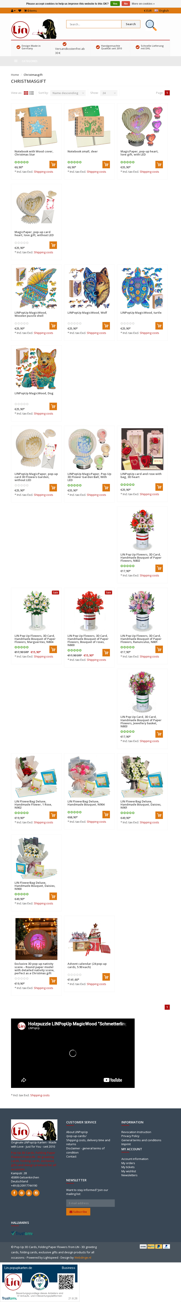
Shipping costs (43, 172)
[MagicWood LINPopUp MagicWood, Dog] (36, 368)
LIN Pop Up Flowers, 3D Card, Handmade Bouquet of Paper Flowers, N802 (141, 557)
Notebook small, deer (83, 151)
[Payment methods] (143, 1246)
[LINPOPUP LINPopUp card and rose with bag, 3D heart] (142, 449)
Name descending (65, 93)
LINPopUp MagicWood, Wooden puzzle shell (31, 314)
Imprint (126, 1144)
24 (104, 93)
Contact (71, 1156)
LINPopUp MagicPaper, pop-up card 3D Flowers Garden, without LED (36, 477)
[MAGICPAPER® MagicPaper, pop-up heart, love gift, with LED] (142, 127)
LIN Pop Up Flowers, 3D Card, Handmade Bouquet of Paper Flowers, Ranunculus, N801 (141, 639)
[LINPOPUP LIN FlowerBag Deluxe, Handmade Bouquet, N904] (89, 777)
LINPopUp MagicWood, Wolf (87, 313)
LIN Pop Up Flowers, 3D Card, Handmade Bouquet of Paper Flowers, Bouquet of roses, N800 (88, 640)
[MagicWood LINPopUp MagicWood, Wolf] (89, 288)
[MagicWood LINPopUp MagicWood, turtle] (142, 288)
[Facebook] (14, 1193)
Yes (115, 3)
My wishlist (128, 1171)
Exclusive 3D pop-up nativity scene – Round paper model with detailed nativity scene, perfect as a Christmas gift (35, 968)
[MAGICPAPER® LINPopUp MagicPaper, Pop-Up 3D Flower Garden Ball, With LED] (89, 449)
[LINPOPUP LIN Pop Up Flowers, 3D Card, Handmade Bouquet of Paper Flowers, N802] (142, 530)
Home (15, 75)
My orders (128, 1163)
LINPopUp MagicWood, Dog (34, 393)
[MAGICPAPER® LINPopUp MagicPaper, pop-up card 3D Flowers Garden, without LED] (36, 449)
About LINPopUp (77, 1132)
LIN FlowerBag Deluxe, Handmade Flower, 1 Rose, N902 (33, 804)
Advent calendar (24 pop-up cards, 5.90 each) (87, 965)
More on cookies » (143, 3)
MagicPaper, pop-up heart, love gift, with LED (139, 152)
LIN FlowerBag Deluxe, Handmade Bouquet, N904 (86, 802)
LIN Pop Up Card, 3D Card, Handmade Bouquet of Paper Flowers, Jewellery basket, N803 (141, 721)
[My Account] (13, 10)
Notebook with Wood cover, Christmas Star (34, 152)
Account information (134, 1159)
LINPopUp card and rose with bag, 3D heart (141, 475)
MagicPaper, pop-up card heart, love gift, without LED (34, 233)
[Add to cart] (53, 164)
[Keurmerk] (151, 25)
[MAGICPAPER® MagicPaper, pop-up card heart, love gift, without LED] (36, 207)
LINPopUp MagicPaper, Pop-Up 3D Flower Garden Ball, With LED (89, 477)
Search (131, 24)
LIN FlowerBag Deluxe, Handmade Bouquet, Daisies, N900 (35, 886)
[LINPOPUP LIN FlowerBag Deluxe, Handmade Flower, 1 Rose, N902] (36, 777)
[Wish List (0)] (19, 10)
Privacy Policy (130, 1136)
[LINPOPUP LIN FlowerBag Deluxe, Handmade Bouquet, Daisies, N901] (142, 777)
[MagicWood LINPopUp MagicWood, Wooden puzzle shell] (36, 288)
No (126, 3)
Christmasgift (33, 75)
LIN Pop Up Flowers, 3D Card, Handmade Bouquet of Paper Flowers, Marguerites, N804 (35, 639)
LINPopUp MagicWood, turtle (141, 313)
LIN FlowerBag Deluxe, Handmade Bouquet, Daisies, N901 (141, 804)
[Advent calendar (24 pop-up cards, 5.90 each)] (89, 939)
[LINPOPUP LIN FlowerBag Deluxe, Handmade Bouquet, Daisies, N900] (36, 858)
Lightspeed (50, 1257)
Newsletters (129, 1175)
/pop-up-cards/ (76, 1136)
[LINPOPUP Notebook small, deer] (89, 127)
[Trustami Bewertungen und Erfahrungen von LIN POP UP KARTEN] (22, 1233)
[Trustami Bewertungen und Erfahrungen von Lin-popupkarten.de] (39, 1282)
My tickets (128, 1167)
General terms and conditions (141, 1140)
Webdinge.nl (82, 1257)
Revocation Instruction (136, 1132)
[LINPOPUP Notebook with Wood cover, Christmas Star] (36, 127)
